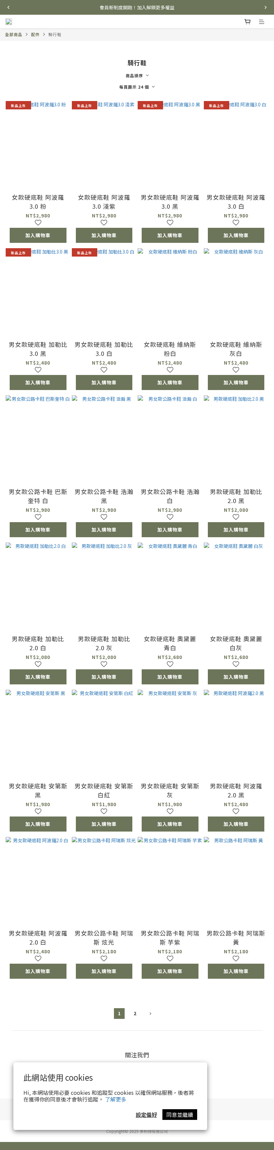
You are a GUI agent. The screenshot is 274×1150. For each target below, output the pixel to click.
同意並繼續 (179, 1115)
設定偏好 (146, 1115)
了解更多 (115, 1099)
